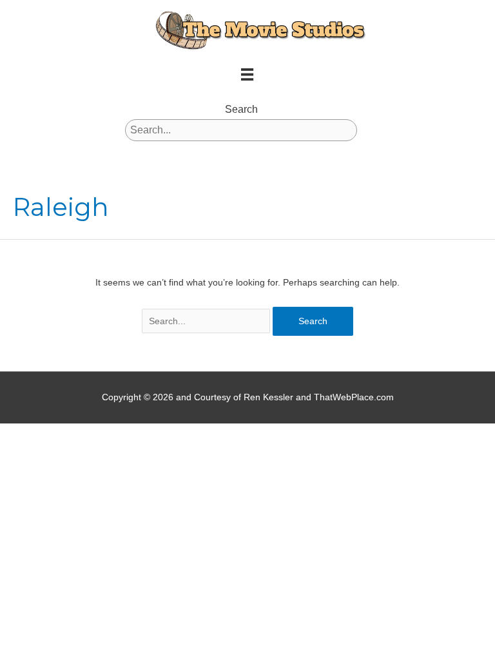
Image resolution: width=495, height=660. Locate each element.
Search (241, 109)
